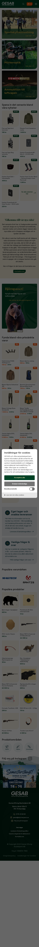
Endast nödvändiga (19, 484)
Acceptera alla (19, 477)
